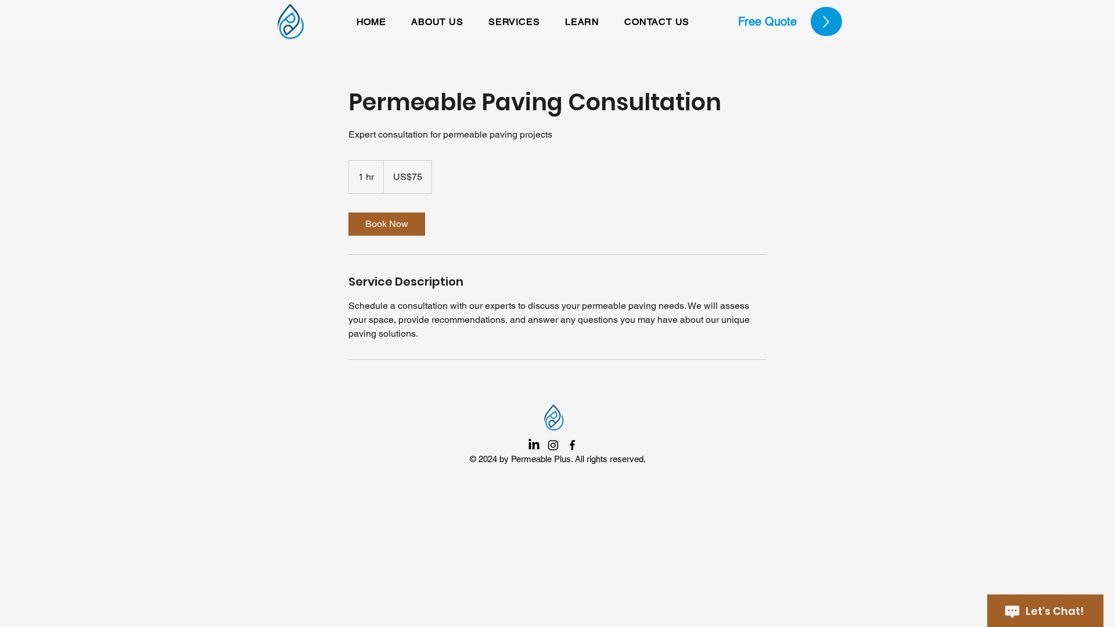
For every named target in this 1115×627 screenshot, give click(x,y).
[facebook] (572, 445)
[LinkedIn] (534, 445)
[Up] (826, 21)
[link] (386, 224)
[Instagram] (553, 445)
